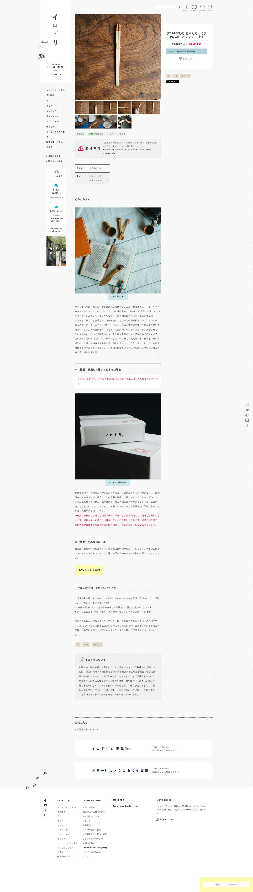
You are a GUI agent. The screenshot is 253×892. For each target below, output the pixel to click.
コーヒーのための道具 (67, 843)
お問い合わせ (89, 843)
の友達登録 (96, 134)
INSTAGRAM (163, 800)
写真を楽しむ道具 (54, 142)
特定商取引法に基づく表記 (95, 834)
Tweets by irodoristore (126, 806)
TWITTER (119, 800)
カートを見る (89, 807)
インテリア (51, 111)
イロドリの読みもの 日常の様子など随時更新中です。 (166, 748)
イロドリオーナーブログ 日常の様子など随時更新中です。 (166, 770)
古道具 (49, 147)
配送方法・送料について (94, 812)
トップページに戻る (116, 134)
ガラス (49, 106)
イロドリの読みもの (92, 852)
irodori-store (167, 819)
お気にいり (202, 10)
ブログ (86, 857)
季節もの (50, 127)
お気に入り (188, 58)
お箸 (175, 76)
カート (210, 10)
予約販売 (50, 95)
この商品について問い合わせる (226, 884)
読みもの (194, 10)
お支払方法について (92, 816)
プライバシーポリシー (93, 839)
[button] (96, 57)
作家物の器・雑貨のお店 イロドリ (55, 31)
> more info (109, 153)
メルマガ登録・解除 (92, 830)
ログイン (186, 10)
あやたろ (186, 76)
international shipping (95, 848)
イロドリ (45, 808)
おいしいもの (52, 121)
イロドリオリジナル (55, 90)
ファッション (52, 116)
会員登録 (80, 134)
